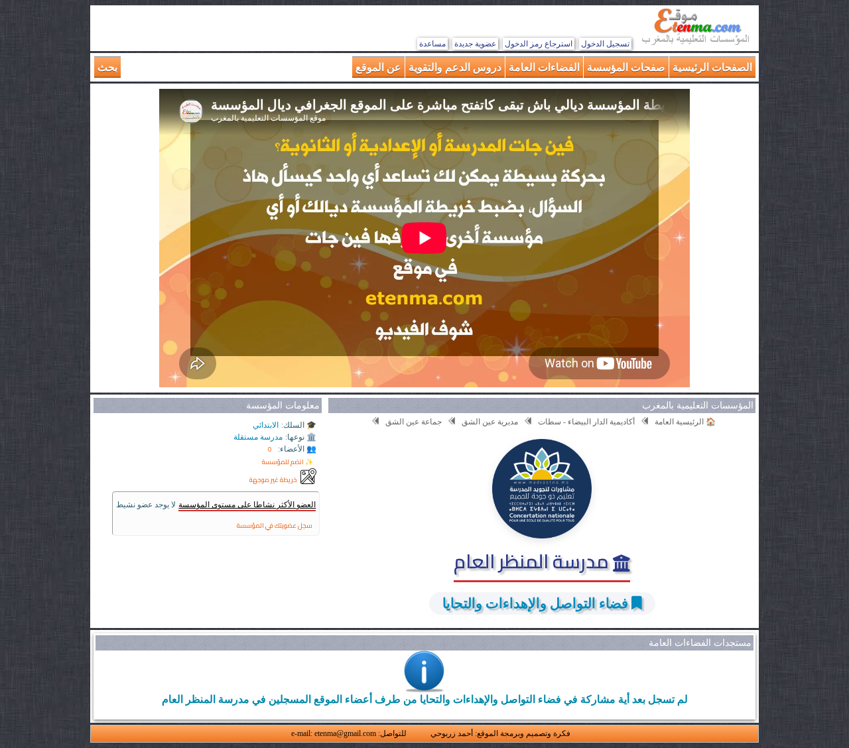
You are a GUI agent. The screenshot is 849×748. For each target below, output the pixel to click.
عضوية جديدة (475, 43)
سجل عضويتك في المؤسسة (274, 525)
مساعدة (432, 43)
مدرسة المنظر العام (533, 561)
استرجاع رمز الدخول (538, 43)
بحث (107, 66)
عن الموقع (378, 66)
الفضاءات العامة (544, 66)
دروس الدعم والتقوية (455, 66)
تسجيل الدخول (605, 43)
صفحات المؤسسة (626, 66)
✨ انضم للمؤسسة (287, 462)
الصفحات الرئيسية (712, 66)
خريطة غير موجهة (273, 479)
